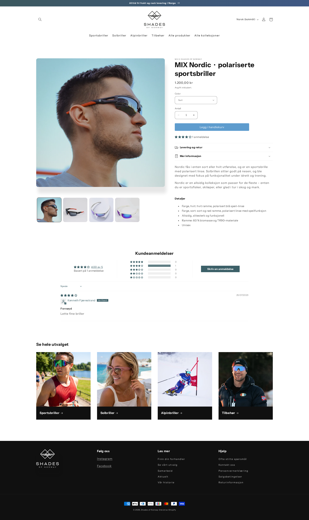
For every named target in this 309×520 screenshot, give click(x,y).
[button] (40, 19)
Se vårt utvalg (168, 464)
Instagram (104, 459)
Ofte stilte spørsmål (233, 459)
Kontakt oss (227, 464)
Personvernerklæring (233, 470)
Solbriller (107, 413)
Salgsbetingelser (230, 476)
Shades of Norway (149, 510)
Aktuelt (163, 476)
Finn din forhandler (171, 459)
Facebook (104, 466)
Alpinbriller (170, 413)
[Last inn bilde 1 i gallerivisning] (49, 210)
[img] (69, 295)
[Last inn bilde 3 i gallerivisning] (101, 210)
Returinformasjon (231, 482)
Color (178, 93)
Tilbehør (228, 413)
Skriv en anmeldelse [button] (220, 269)
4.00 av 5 (97, 267)
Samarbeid (165, 470)
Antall (178, 108)
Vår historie (166, 482)
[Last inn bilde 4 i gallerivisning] (127, 210)
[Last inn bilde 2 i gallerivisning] (75, 210)
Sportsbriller (49, 413)
